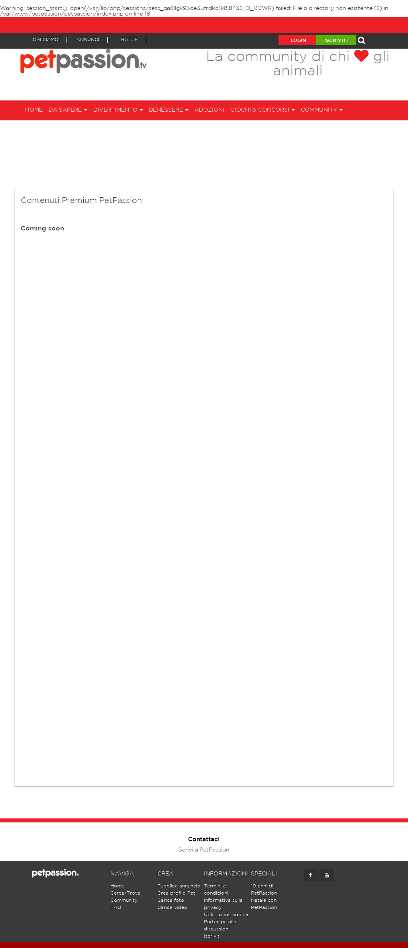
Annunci (87, 39)
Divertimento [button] (116, 110)
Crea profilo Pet (176, 893)
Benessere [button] (166, 110)
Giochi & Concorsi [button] (260, 110)
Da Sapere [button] (66, 110)
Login (298, 40)
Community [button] (320, 110)
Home (34, 110)
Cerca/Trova (125, 893)
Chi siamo (46, 39)
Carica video (172, 907)
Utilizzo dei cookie (226, 915)
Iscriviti (336, 40)
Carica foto (170, 900)
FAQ (115, 907)
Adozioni (209, 110)
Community (123, 900)
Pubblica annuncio (178, 886)
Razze (129, 39)
